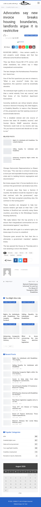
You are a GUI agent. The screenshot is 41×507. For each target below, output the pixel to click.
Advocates (10, 252)
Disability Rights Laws (31, 35)
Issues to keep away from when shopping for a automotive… (25, 379)
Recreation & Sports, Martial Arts (12, 456)
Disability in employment (10, 452)
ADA (4, 436)
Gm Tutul (24, 504)
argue (16, 252)
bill (26, 252)
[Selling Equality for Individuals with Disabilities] (7, 151)
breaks (30, 252)
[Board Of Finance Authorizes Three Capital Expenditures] (7, 415)
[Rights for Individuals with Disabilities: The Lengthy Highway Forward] (7, 142)
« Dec (19, 493)
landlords (12, 255)
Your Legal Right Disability (10, 448)
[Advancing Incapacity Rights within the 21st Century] (7, 160)
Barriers (22, 252)
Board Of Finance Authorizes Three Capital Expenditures (25, 414)
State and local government (10, 444)
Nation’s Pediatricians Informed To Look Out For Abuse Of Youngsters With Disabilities (30, 288)
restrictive (19, 255)
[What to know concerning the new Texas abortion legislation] (30, 328)
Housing (6, 255)
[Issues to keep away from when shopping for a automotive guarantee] (7, 381)
